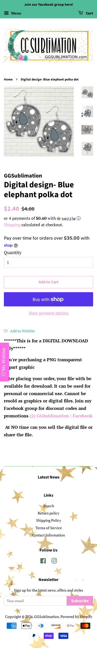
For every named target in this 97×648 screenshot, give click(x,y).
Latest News (48, 477)
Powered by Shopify (76, 616)
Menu (15, 13)
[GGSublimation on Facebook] (43, 561)
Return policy (48, 513)
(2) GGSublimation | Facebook (61, 416)
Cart (89, 13)
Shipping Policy (48, 520)
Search (48, 505)
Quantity (12, 252)
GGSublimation (46, 616)
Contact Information (48, 535)
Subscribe (80, 601)
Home (8, 79)
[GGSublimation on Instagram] (54, 561)
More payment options (49, 312)
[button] (48, 218)
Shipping (12, 224)
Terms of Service (48, 527)
